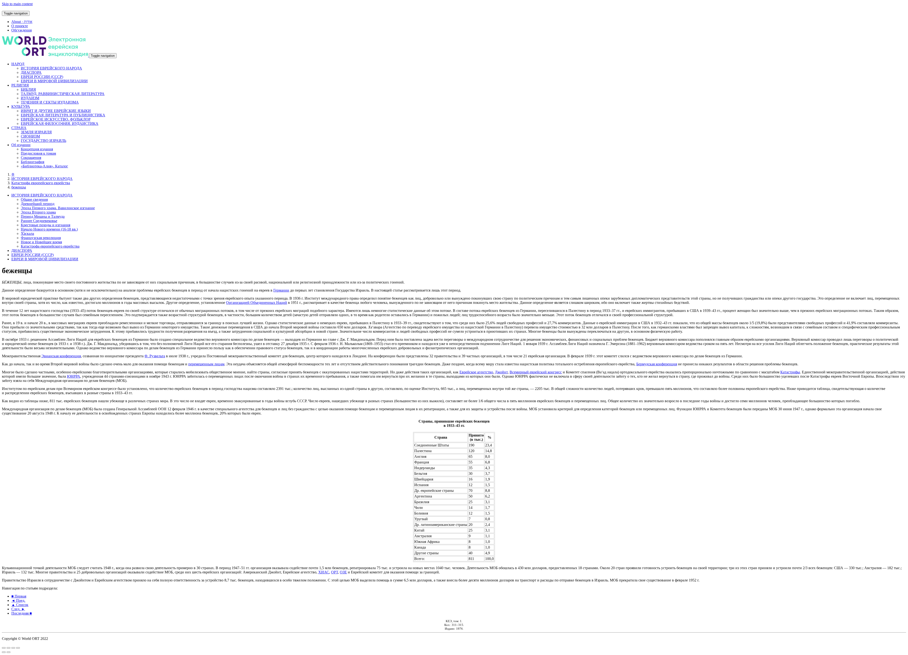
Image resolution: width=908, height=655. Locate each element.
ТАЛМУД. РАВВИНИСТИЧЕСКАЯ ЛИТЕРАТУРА (63, 94)
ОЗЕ (343, 572)
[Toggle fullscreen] (13, 648)
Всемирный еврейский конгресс (536, 372)
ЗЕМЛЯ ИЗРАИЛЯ (36, 132)
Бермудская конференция (656, 364)
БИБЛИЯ (28, 89)
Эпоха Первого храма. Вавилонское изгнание (58, 208)
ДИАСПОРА (31, 72)
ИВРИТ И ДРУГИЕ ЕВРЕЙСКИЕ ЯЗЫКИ (56, 111)
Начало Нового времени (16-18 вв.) (49, 229)
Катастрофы (790, 372)
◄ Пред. (18, 600)
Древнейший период (37, 204)
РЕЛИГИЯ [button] (20, 85)
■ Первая (18, 596)
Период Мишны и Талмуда (43, 216)
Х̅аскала (27, 233)
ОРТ (334, 572)
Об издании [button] (21, 145)
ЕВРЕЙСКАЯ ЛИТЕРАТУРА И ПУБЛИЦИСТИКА (63, 115)
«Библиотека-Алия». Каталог (44, 166)
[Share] (8, 648)
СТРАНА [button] (18, 128)
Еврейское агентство (476, 372)
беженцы (18, 187)
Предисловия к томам (38, 153)
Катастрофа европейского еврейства (40, 183)
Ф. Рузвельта (154, 356)
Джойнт (501, 372)
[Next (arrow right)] (8, 652)
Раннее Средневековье (39, 221)
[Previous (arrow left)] (4, 652)
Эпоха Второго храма (38, 212)
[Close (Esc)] (4, 648)
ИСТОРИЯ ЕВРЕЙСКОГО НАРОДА (51, 68)
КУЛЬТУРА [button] (20, 107)
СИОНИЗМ (30, 136)
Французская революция (41, 238)
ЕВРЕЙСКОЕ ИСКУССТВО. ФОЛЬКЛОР (56, 119)
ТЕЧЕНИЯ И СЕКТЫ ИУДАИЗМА (50, 102)
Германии (281, 290)
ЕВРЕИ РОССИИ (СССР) (42, 77)
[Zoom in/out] (18, 648)
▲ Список (19, 605)
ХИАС (323, 572)
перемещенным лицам (206, 364)
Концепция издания (37, 149)
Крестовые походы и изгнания (45, 225)
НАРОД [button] (17, 64)
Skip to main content (17, 4)
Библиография (32, 162)
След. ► (18, 609)
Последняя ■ (21, 613)
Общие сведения (34, 199)
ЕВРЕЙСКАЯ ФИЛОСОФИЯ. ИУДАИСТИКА (59, 124)
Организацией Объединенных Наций (256, 303)
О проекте (19, 26)
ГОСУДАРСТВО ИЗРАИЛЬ (43, 141)
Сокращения (31, 158)
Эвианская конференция (61, 356)
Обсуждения (21, 30)
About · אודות (21, 22)
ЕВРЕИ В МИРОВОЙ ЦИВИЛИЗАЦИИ (54, 81)
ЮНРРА (73, 376)
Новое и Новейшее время (41, 242)
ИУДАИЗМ (30, 98)
